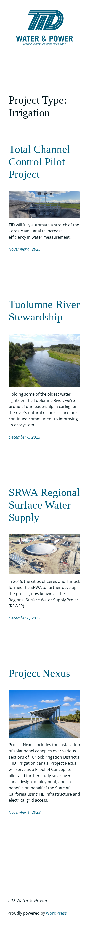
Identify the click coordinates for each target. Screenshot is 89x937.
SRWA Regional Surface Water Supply (44, 504)
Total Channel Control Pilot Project (39, 161)
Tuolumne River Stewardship (44, 311)
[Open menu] (15, 59)
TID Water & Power (27, 900)
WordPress (56, 913)
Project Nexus (39, 673)
